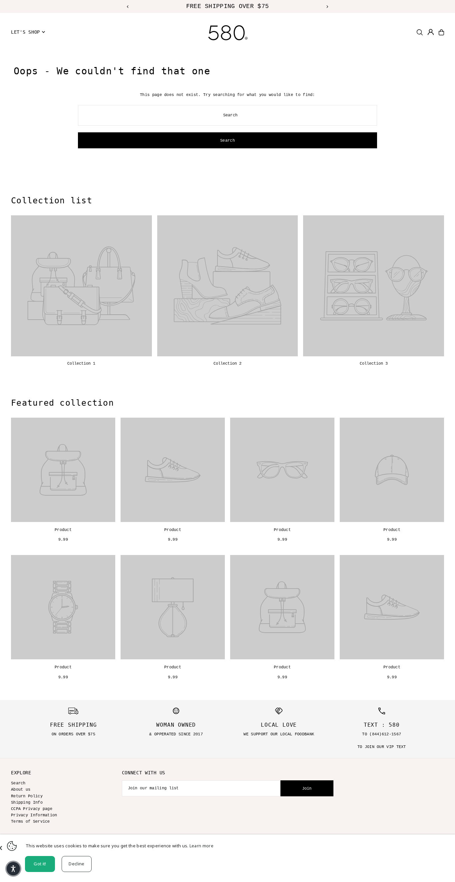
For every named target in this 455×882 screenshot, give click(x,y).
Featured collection (62, 403)
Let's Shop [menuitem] (25, 32)
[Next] (327, 6)
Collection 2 (227, 363)
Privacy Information (34, 815)
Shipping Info (27, 802)
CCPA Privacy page (31, 809)
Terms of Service (30, 821)
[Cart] (441, 32)
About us (20, 789)
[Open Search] (420, 32)
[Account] (431, 32)
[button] (13, 869)
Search (18, 783)
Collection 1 (81, 363)
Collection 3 (374, 363)
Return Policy (27, 796)
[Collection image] (81, 285)
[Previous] (128, 6)
